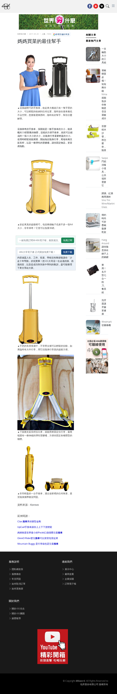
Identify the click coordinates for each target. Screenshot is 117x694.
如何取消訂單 (18, 583)
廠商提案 (69, 574)
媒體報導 (16, 618)
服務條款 (16, 574)
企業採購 (69, 578)
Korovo (34, 504)
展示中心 (69, 569)
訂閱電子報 (70, 583)
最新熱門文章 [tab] (93, 40)
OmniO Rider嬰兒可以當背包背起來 (37, 538)
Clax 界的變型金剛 (29, 521)
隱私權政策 (17, 569)
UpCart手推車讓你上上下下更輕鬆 (34, 527)
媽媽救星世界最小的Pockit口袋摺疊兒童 (39, 532)
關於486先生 (18, 608)
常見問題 (16, 578)
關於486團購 (18, 613)
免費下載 (67, 252)
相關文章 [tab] (91, 34)
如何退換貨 (17, 588)
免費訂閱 (67, 240)
